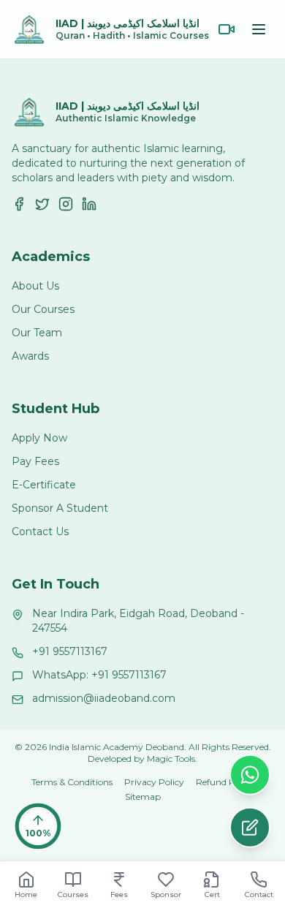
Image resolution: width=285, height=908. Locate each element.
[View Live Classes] (226, 29)
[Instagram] (65, 204)
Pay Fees (35, 461)
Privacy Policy (154, 781)
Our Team (37, 332)
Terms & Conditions (72, 781)
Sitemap (143, 796)
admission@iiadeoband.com (103, 698)
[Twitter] (42, 204)
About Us (35, 285)
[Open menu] (258, 29)
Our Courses (43, 309)
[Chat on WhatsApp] (249, 775)
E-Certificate (44, 484)
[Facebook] (19, 204)
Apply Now (39, 437)
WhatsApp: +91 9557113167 (99, 674)
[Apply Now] (249, 828)
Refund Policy (225, 781)
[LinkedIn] (89, 204)
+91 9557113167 (69, 651)
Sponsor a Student (60, 508)
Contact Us (40, 531)
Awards (30, 356)
